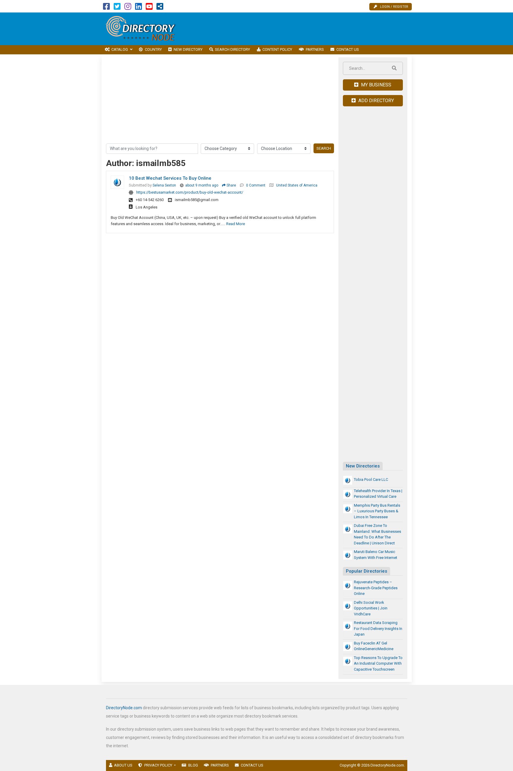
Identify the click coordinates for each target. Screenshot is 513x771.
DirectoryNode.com (124, 707)
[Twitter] (117, 8)
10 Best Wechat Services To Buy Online (170, 178)
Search (323, 148)
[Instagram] (127, 8)
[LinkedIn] (138, 8)
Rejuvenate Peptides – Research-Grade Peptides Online (376, 588)
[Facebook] (106, 8)
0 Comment (255, 185)
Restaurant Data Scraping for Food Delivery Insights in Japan (378, 628)
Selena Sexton (164, 185)
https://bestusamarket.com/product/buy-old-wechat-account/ (189, 192)
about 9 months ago (201, 185)
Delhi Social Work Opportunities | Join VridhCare (370, 608)
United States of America (296, 185)
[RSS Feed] (159, 8)
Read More (235, 224)
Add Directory (375, 100)
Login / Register (394, 7)
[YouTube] (149, 8)
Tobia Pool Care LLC (371, 479)
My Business (375, 85)
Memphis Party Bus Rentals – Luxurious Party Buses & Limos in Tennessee (377, 511)
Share (231, 185)
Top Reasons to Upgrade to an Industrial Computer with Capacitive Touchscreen (378, 663)
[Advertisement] (304, 28)
